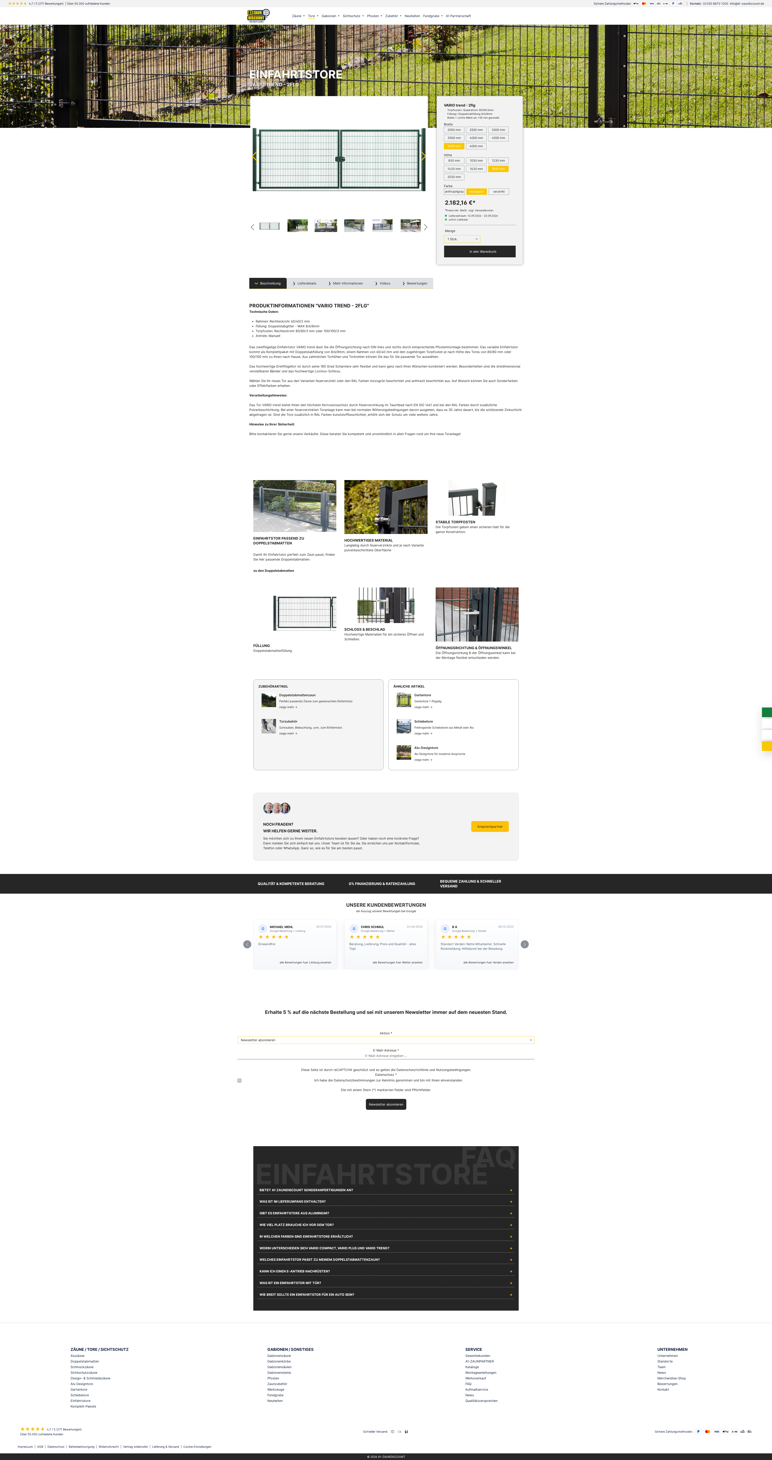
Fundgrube (275, 1395)
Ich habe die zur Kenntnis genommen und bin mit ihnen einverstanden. (388, 1080)
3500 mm (454, 138)
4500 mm (498, 138)
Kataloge (472, 1367)
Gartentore (79, 1389)
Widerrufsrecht (109, 1446)
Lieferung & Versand (165, 1446)
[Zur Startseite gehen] (258, 15)
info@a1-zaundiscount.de (747, 3)
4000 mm (476, 138)
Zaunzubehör (277, 1384)
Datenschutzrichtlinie (412, 1070)
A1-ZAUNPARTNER (479, 1361)
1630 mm (476, 169)
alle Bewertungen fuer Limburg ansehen (305, 962)
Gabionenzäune (279, 1356)
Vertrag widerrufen (135, 1446)
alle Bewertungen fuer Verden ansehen (488, 962)
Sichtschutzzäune (84, 1373)
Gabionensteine (279, 1373)
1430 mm (454, 169)
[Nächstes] (424, 156)
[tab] (268, 283)
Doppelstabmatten (85, 1361)
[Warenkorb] (518, 15)
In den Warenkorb (482, 251)
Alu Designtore (82, 1384)
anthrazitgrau (454, 191)
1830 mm (498, 169)
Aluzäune (77, 1356)
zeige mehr (288, 707)
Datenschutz (56, 1446)
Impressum (25, 1446)
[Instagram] (742, 1447)
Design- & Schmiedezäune (90, 1378)
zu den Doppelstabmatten (273, 571)
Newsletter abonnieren (386, 1104)
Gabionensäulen (279, 1367)
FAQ (468, 1384)
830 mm (454, 160)
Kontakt (663, 1389)
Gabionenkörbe (279, 1361)
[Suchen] (510, 15)
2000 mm (454, 130)
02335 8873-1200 (715, 3)
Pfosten (273, 1378)
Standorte (665, 1361)
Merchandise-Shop (671, 1378)
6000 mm (476, 146)
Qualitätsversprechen (481, 1401)
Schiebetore (80, 1395)
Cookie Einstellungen (197, 1446)
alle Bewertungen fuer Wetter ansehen (398, 962)
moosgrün (476, 191)
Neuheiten (275, 1401)
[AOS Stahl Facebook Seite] (747, 1447)
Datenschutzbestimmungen (354, 1080)
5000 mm (454, 146)
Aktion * (386, 1033)
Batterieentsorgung (81, 1446)
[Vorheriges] (254, 156)
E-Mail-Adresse (386, 1050)
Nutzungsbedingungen (453, 1070)
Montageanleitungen (480, 1373)
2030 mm (454, 177)
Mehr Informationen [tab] (347, 283)
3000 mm (498, 130)
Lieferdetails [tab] (306, 283)
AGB (40, 1446)
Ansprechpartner (490, 826)
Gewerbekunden (477, 1356)
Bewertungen (667, 1384)
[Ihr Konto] (501, 15)
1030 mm (476, 160)
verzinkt (499, 191)
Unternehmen (667, 1356)
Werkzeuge (275, 1389)
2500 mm (476, 130)
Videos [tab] (384, 283)
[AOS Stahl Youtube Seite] (753, 1447)
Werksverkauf (475, 1378)
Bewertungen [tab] (416, 283)
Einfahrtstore (80, 1401)
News (469, 1395)
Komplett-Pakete (83, 1406)
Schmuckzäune (82, 1367)
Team (661, 1367)
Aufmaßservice (476, 1389)
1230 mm (498, 160)
